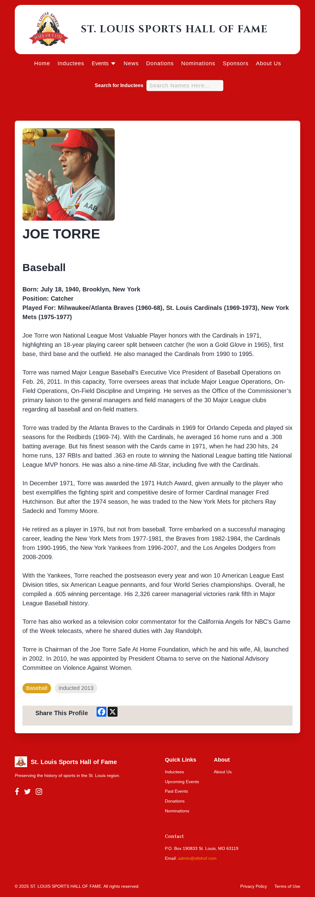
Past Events (176, 791)
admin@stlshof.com (197, 858)
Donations (160, 63)
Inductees (71, 63)
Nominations (198, 63)
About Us (268, 63)
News (131, 63)
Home (42, 63)
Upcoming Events (182, 781)
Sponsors (236, 63)
